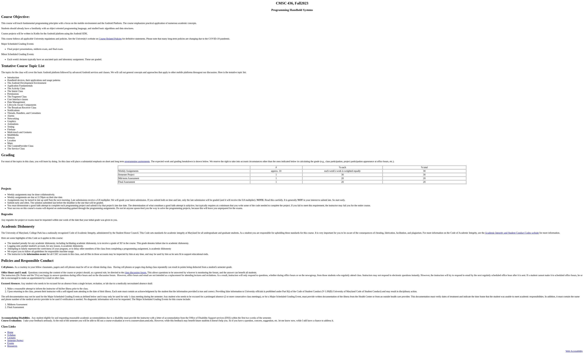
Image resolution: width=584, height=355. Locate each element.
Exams (10, 343)
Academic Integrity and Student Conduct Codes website (512, 233)
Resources (12, 346)
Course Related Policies (110, 38)
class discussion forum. (136, 272)
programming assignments (137, 161)
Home (10, 332)
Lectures (11, 337)
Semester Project (15, 340)
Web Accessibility (574, 351)
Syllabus (11, 335)
